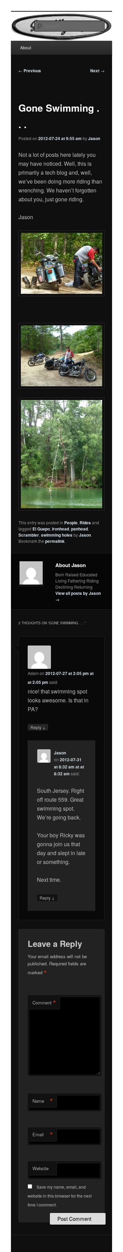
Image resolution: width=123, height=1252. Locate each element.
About (25, 47)
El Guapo (41, 529)
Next (97, 70)
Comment (44, 1002)
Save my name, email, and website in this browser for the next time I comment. (60, 1196)
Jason (94, 138)
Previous (29, 70)
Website (40, 1168)
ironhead (60, 529)
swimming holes (56, 535)
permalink (55, 541)
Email (42, 1134)
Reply (37, 727)
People (71, 522)
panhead (79, 529)
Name (42, 1101)
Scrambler (28, 535)
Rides (85, 522)
